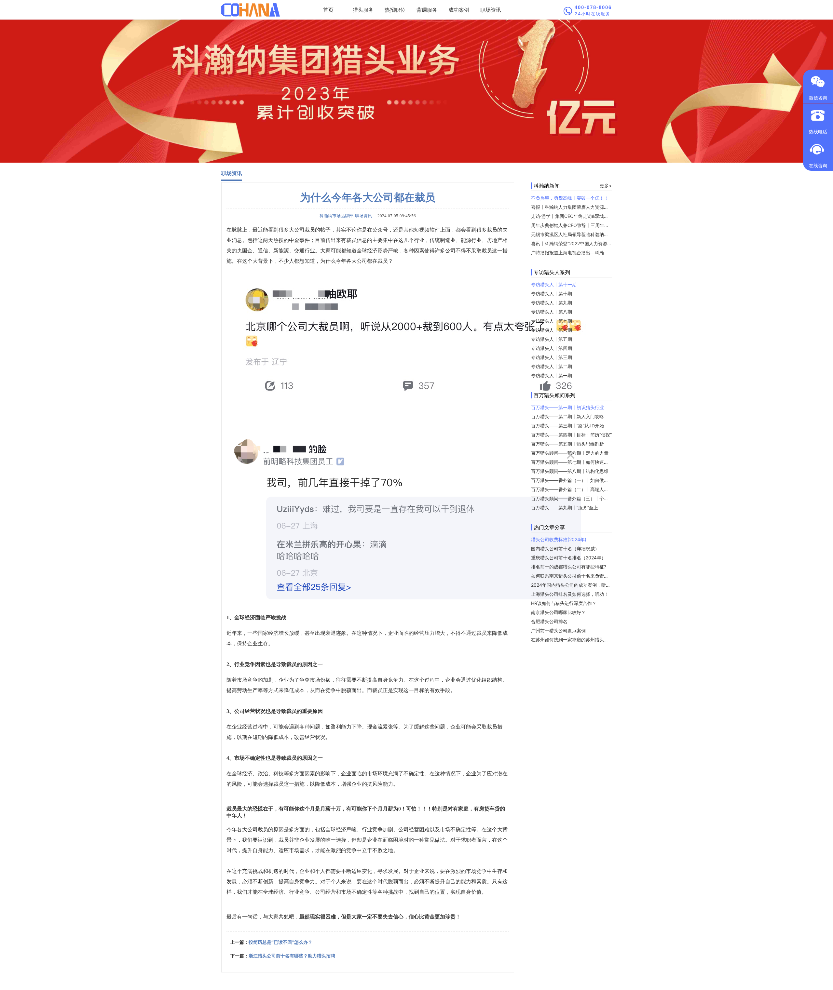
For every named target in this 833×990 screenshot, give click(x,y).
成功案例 (458, 10)
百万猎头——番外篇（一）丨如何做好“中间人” (578, 480)
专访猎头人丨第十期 (551, 293)
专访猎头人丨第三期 (551, 357)
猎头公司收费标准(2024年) (558, 539)
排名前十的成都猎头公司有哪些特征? (568, 566)
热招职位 (395, 10)
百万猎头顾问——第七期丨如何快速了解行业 (576, 462)
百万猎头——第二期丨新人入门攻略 (567, 416)
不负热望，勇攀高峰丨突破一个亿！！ (569, 198)
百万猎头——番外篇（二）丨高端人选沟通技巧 (579, 489)
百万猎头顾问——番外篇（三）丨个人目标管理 (579, 498)
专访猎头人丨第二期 (551, 366)
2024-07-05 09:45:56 (395, 215)
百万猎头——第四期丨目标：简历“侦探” (571, 434)
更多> (606, 185)
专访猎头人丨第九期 (551, 302)
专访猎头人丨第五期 (551, 339)
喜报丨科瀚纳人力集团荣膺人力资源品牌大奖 (576, 207)
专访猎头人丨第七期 (551, 321)
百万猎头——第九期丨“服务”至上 (564, 507)
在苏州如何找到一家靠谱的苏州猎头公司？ (574, 639)
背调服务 (426, 10)
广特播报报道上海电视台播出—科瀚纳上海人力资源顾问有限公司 (597, 252)
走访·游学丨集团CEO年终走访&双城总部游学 (576, 216)
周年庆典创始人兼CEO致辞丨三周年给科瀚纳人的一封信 (588, 225)
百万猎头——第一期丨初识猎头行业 (567, 407)
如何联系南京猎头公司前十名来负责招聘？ (574, 576)
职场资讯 (490, 10)
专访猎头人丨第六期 (551, 330)
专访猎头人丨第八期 (551, 311)
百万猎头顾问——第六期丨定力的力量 (569, 453)
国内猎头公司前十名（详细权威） (565, 548)
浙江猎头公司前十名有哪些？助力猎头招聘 (292, 956)
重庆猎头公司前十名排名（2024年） (568, 557)
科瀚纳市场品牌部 (336, 215)
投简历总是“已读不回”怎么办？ (280, 942)
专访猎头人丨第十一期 (554, 284)
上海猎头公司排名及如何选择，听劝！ (569, 594)
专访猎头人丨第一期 (551, 375)
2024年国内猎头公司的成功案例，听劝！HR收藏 (580, 585)
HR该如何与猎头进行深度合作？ (563, 603)
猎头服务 (363, 10)
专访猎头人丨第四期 (551, 348)
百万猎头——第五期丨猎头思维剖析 (567, 444)
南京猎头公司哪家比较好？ (558, 612)
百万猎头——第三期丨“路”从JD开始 (567, 425)
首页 (328, 10)
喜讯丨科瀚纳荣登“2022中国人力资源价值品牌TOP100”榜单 (592, 243)
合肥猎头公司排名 (549, 621)
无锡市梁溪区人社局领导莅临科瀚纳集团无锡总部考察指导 (590, 234)
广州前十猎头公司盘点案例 (558, 630)
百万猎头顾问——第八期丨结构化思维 (569, 471)
